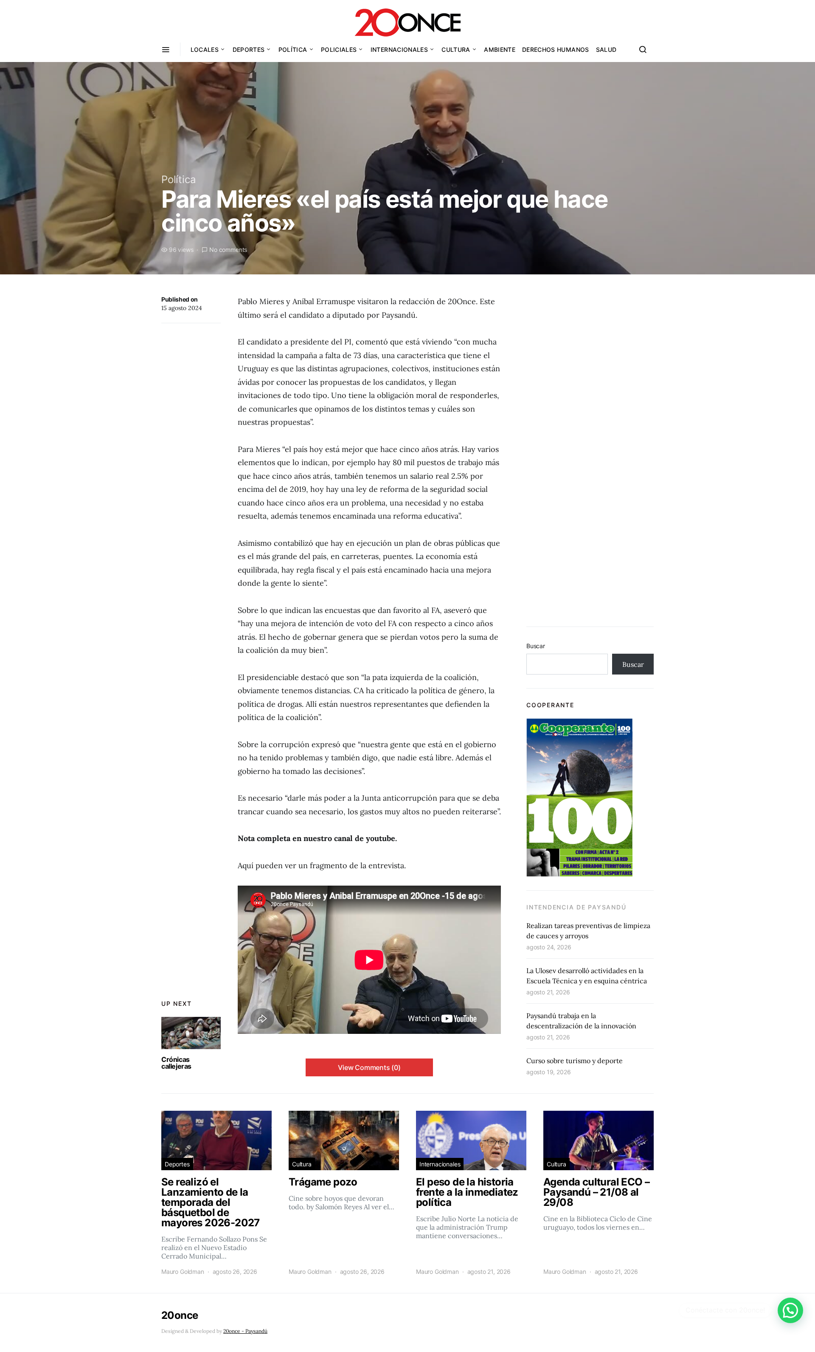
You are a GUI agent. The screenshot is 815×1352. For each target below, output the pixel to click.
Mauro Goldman (182, 1271)
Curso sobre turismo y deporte (574, 1060)
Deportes (249, 49)
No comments (228, 249)
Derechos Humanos (555, 49)
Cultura (455, 49)
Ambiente (499, 49)
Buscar (535, 645)
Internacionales (399, 49)
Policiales (339, 49)
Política (292, 49)
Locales (205, 49)
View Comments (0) (369, 1067)
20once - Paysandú (245, 1331)
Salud (606, 49)
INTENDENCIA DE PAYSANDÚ (576, 907)
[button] (790, 1310)
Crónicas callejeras (176, 1062)
